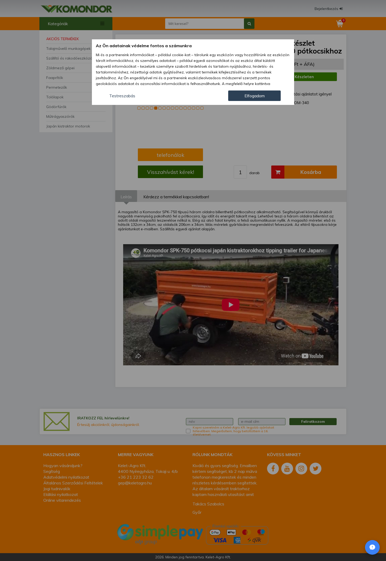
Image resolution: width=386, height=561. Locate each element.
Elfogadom (254, 95)
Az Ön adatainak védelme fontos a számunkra (144, 45)
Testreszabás (122, 95)
